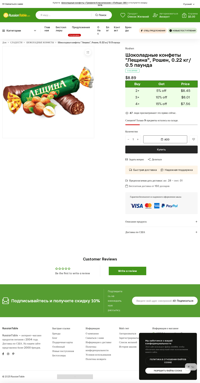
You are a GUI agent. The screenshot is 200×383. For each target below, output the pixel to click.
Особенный (58, 346)
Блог (107, 29)
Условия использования (98, 354)
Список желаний (128, 342)
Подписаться (185, 300)
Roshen (129, 48)
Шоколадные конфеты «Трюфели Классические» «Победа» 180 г (94, 2)
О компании (92, 333)
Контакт (117, 29)
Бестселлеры (61, 29)
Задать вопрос (136, 159)
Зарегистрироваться (129, 337)
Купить (161, 149)
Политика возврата (96, 359)
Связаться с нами (14, 4)
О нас (98, 30)
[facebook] (3, 353)
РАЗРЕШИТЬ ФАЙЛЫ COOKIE (168, 370)
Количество (131, 131)
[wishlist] (194, 139)
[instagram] (8, 353)
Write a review (127, 271)
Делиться (157, 159)
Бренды (128, 29)
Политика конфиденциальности (97, 348)
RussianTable (10, 328)
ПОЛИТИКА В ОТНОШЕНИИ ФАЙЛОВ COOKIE (168, 361)
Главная (47, 29)
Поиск (102, 15)
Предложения (81, 27)
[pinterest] (13, 353)
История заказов (128, 346)
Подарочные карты (62, 342)
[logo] (16, 15)
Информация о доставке (98, 342)
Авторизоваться (127, 333)
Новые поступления (63, 351)
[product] (88, 52)
